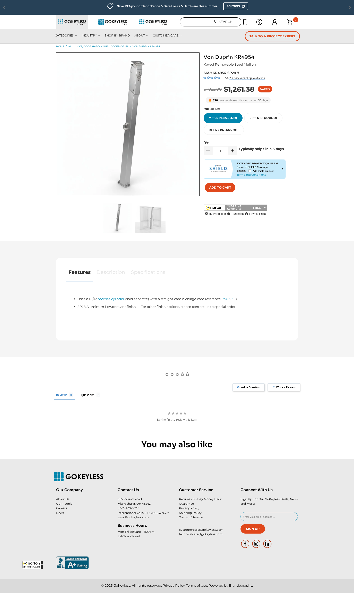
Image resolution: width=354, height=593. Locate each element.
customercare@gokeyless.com (201, 530)
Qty (206, 142)
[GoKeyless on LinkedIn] (267, 544)
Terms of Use (196, 585)
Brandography (240, 585)
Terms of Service (191, 517)
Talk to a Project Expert (272, 36)
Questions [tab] (87, 395)
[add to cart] (220, 187)
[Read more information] (282, 169)
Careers (61, 508)
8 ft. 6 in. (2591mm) (263, 118)
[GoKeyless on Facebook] (245, 544)
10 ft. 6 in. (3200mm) (223, 129)
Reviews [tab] (61, 395)
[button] (33, 565)
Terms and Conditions (251, 174)
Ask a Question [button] (250, 387)
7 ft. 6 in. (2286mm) (223, 118)
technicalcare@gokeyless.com (200, 534)
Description (110, 272)
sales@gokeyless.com (133, 517)
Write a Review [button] (286, 387)
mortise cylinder (111, 299)
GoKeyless (121, 585)
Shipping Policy (190, 513)
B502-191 (229, 299)
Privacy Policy (189, 508)
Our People (64, 503)
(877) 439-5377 (128, 508)
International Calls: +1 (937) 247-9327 (143, 513)
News (60, 513)
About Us (62, 499)
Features (79, 272)
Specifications (148, 272)
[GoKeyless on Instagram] (256, 544)
